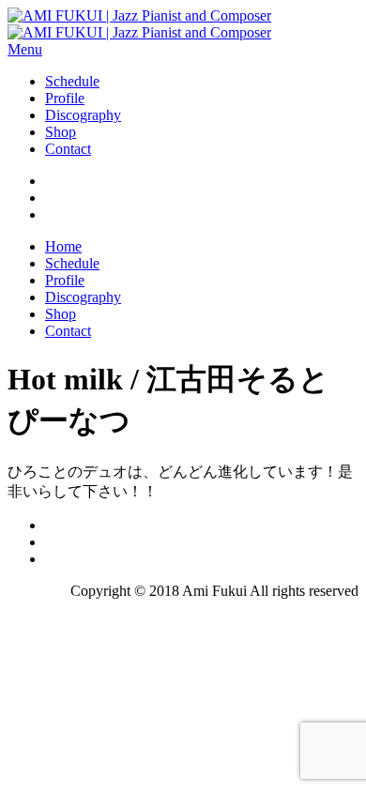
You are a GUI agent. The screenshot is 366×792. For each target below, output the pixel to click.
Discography (83, 115)
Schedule (72, 81)
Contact (68, 149)
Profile (64, 98)
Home (63, 246)
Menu (25, 49)
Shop (60, 132)
